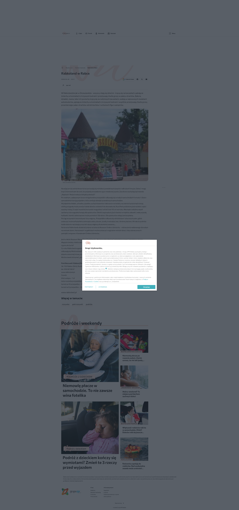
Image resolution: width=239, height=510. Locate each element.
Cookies (96, 281)
